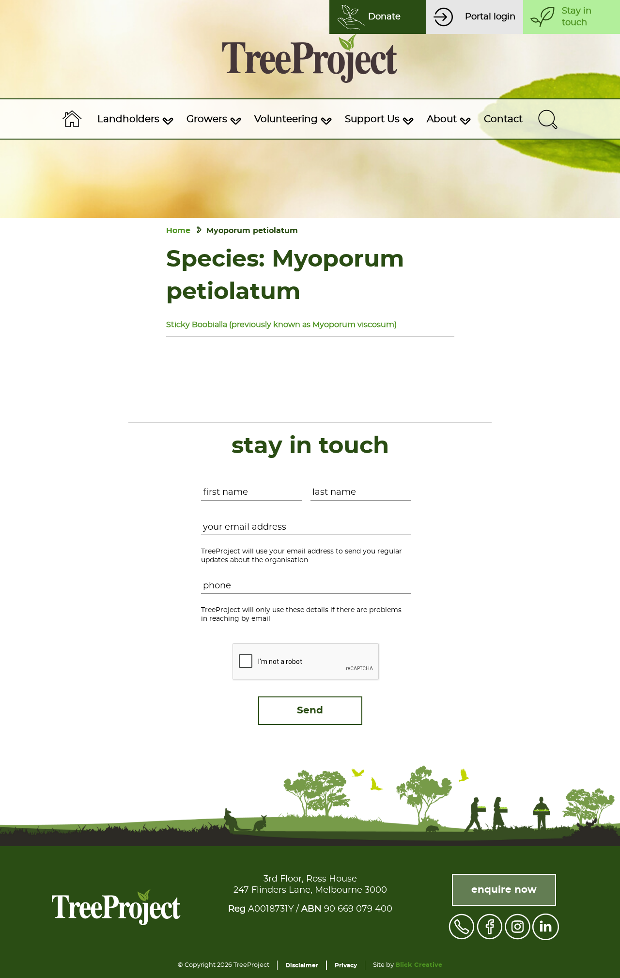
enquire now (504, 890)
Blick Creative (418, 965)
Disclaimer (301, 965)
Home (178, 231)
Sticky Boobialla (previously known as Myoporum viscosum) (281, 325)
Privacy (346, 965)
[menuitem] (134, 119)
